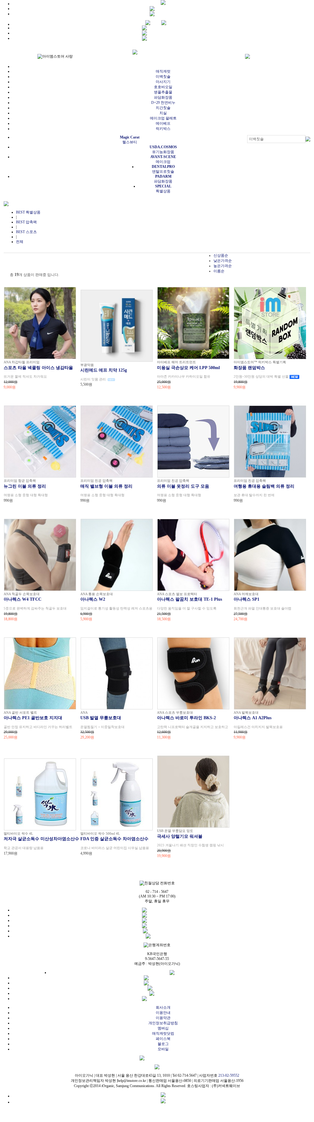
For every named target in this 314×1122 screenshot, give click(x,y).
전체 (19, 242)
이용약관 (163, 1018)
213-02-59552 (228, 1075)
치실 (163, 113)
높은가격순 (222, 266)
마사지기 (163, 82)
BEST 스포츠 (26, 232)
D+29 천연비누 (163, 102)
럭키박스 (163, 129)
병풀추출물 (163, 92)
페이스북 (163, 1039)
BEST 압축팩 (26, 222)
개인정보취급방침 (163, 1023)
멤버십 (163, 1028)
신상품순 (220, 255)
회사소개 (163, 1007)
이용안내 (163, 1013)
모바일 (163, 1049)
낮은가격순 (222, 261)
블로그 (163, 1044)
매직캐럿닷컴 (163, 1033)
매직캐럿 (163, 71)
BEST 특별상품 (28, 212)
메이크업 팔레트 (163, 118)
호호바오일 (163, 87)
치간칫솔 (163, 108)
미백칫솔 (163, 76)
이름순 (218, 271)
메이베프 (163, 123)
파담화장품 (163, 97)
